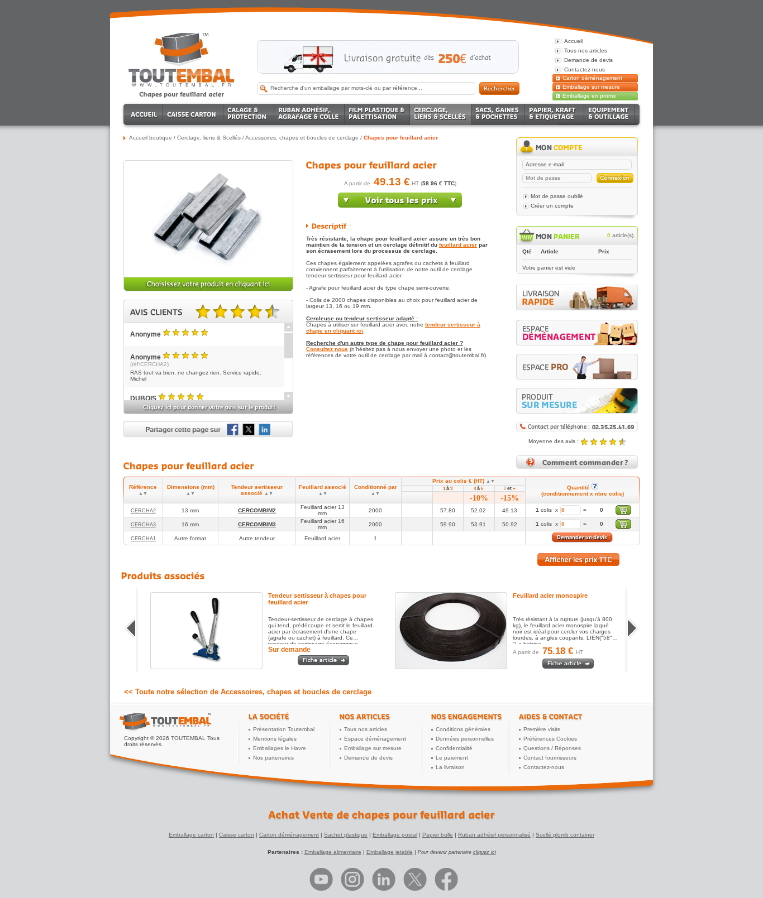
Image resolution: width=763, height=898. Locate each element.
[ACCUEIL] (145, 114)
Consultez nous (327, 349)
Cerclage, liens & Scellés (209, 138)
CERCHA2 (143, 510)
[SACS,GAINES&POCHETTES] (498, 114)
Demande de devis (368, 758)
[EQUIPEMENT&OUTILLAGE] (609, 114)
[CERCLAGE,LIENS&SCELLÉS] (440, 114)
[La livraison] (577, 308)
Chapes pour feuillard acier (401, 138)
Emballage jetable (389, 852)
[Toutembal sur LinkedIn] (384, 879)
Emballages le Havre (279, 748)
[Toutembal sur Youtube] (321, 879)
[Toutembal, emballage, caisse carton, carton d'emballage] (181, 94)
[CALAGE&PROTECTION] (248, 114)
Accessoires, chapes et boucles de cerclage (302, 138)
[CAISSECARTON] (193, 114)
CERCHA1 (143, 538)
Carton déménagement (592, 78)
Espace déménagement (375, 739)
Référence (143, 490)
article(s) (620, 235)
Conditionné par (375, 490)
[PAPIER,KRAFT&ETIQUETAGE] (554, 114)
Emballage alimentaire (332, 852)
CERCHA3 (143, 524)
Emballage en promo (589, 96)
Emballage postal (395, 835)
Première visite (542, 729)
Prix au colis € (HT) (463, 481)
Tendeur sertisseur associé (257, 490)
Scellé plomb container (565, 835)
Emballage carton (191, 835)
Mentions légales (275, 739)
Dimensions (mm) (190, 490)
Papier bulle (437, 835)
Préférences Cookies (550, 739)
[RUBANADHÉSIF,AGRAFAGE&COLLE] (309, 114)
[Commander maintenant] (400, 205)
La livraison (450, 767)
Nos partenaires (273, 758)
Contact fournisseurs (549, 758)
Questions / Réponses (552, 748)
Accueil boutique (150, 138)
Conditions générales (463, 729)
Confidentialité (454, 748)
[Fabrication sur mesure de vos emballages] (577, 401)
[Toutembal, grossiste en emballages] (181, 84)
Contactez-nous (543, 767)
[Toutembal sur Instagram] (352, 879)
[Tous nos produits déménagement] (577, 332)
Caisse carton (236, 835)
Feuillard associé (322, 490)
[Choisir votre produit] (208, 289)
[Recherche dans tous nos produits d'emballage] (499, 88)
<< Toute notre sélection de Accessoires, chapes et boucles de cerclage (247, 692)
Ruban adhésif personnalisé (494, 835)
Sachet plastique (346, 835)
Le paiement (452, 758)
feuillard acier (458, 245)
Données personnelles (465, 739)
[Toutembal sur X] (415, 879)
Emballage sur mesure (591, 87)
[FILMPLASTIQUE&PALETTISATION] (377, 114)
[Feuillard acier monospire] (451, 630)
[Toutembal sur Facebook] (446, 879)
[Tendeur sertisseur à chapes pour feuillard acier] (206, 630)
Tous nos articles (365, 729)
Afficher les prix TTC (578, 559)
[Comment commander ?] (577, 467)
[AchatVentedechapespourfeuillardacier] (381, 814)
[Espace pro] (577, 367)
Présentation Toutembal (283, 729)
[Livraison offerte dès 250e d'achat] (388, 57)
